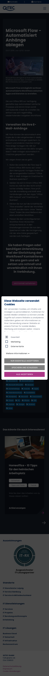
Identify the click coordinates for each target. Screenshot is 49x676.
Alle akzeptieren (24, 374)
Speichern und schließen (24, 367)
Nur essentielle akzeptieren (25, 360)
